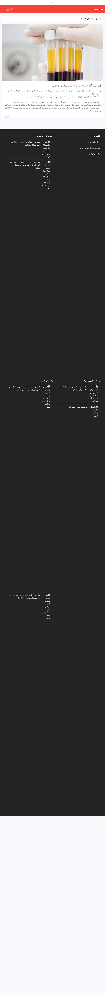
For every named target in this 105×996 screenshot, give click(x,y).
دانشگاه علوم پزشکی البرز (77, 407)
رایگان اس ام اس (93, 142)
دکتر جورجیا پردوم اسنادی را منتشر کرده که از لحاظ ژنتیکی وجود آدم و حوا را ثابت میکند (25, 165)
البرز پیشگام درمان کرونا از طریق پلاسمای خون (76, 85)
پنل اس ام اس (94, 153)
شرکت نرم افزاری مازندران (89, 148)
